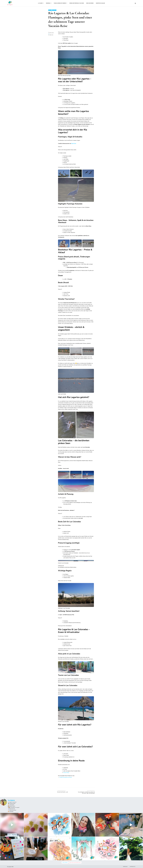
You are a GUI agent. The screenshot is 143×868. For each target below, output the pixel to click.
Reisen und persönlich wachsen (76, 3)
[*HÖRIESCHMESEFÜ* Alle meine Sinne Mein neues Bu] (12, 848)
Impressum (125, 866)
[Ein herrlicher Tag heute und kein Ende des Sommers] (131, 848)
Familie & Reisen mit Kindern (60, 3)
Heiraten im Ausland (100, 3)
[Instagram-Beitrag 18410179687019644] (131, 825)
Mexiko (50, 10)
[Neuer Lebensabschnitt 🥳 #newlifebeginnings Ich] (83, 825)
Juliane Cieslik (51, 32)
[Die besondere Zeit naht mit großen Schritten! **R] (59, 848)
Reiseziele (48, 3)
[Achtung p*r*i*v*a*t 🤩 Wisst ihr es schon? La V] (107, 848)
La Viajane (40, 3)
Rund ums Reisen (89, 3)
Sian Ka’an (73, 143)
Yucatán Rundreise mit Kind (65, 777)
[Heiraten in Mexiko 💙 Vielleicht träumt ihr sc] (83, 848)
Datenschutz (132, 866)
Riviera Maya (66, 772)
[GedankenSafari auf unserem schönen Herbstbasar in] (36, 848)
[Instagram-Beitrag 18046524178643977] (12, 825)
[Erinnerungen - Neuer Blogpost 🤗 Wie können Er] (59, 825)
